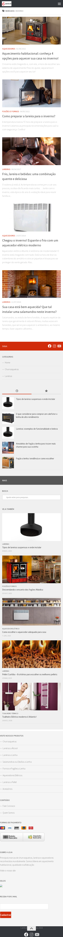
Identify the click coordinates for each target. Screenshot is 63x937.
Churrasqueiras (12, 369)
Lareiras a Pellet (10, 782)
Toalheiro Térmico (10, 713)
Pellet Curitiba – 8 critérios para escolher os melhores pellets (29, 674)
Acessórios (7, 788)
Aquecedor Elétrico (10, 629)
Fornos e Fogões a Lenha (14, 768)
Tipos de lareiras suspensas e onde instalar (35, 399)
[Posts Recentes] (17, 391)
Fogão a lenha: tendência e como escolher (35, 458)
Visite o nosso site (8, 870)
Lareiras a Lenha (10, 755)
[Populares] (46, 391)
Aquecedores (8, 48)
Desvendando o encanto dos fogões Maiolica (22, 589)
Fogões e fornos (10, 111)
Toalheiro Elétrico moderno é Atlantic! (19, 716)
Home (7, 362)
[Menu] (59, 3)
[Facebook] (49, 346)
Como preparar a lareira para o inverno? (28, 116)
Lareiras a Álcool (10, 748)
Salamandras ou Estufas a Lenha (17, 761)
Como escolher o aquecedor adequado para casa (24, 632)
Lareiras (6, 169)
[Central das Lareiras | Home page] (8, 3)
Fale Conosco (9, 806)
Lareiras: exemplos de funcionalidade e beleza (37, 428)
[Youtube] (59, 346)
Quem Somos (9, 812)
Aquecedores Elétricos (12, 775)
